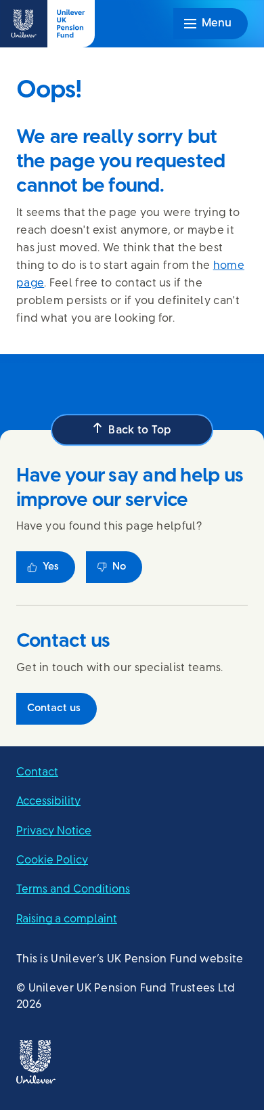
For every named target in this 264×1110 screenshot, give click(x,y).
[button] (132, 430)
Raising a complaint (66, 918)
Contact (37, 771)
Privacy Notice (53, 830)
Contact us (54, 708)
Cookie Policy (52, 859)
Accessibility (48, 801)
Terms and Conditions (73, 889)
